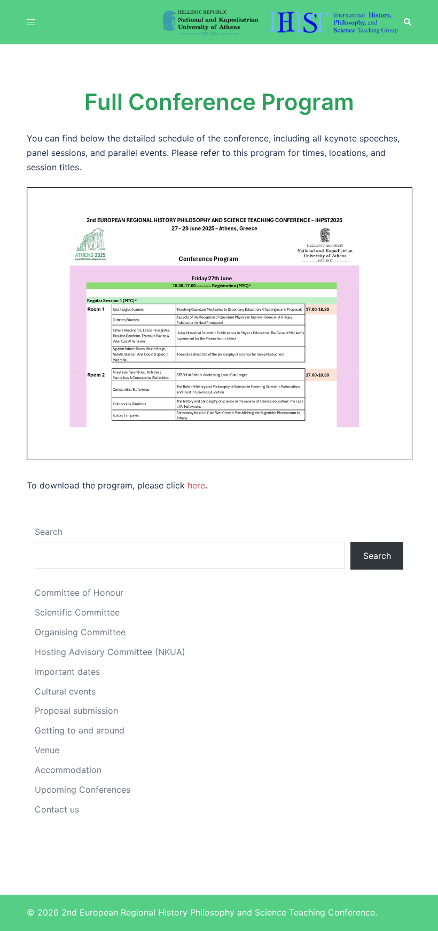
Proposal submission (76, 710)
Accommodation (68, 769)
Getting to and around (79, 730)
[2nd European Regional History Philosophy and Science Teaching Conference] (280, 21)
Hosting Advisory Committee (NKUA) (110, 651)
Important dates (67, 671)
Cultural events (65, 691)
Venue (47, 750)
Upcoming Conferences (82, 789)
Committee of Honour (79, 592)
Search (48, 531)
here (196, 485)
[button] (407, 22)
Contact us (57, 809)
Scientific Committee (77, 612)
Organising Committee (80, 632)
